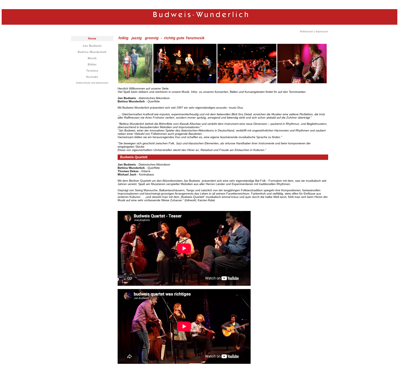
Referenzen (306, 31)
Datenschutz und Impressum (92, 82)
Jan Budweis (92, 45)
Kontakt (92, 76)
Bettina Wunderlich (92, 52)
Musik (92, 58)
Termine (92, 70)
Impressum (322, 31)
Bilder (92, 64)
